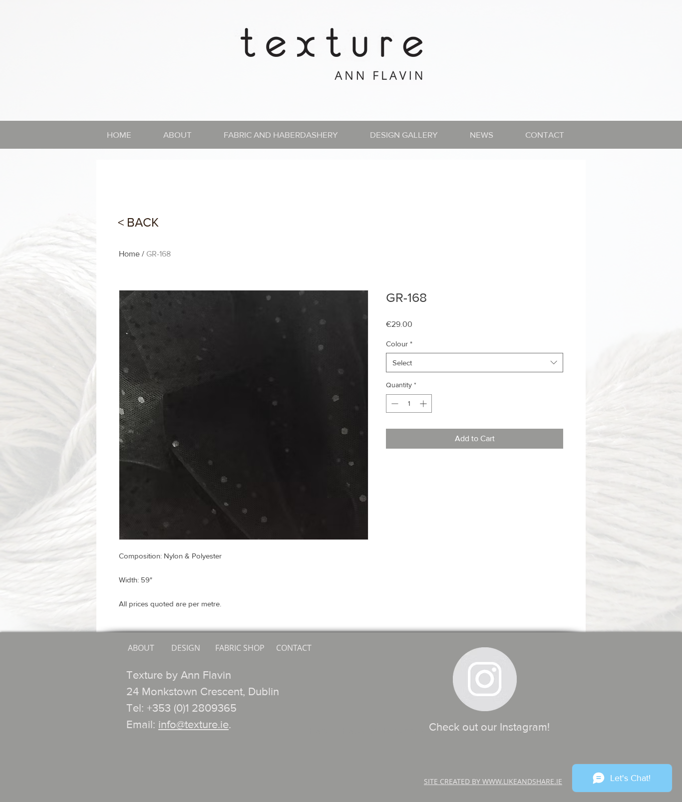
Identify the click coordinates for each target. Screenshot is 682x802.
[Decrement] (393, 403)
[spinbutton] (409, 403)
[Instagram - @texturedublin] (485, 679)
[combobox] (474, 362)
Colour (399, 343)
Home (129, 254)
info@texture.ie (193, 724)
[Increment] (424, 403)
